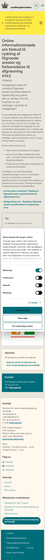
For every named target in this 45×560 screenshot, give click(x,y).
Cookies (9, 533)
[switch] (38, 278)
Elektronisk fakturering (13, 439)
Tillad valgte (23, 318)
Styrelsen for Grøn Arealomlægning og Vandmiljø (21, 508)
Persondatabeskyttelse (16, 538)
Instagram (9, 470)
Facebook (9, 466)
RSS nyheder (10, 490)
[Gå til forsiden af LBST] (15, 5)
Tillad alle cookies (22, 310)
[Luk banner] (41, 23)
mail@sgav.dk (15, 423)
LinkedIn (9, 462)
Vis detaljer (33, 303)
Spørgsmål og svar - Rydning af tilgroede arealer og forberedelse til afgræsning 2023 (23, 204)
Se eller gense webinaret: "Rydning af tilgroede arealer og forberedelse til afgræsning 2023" (21, 194)
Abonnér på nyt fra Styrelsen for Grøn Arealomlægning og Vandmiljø (23, 363)
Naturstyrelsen (10, 514)
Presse (7, 486)
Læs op (30, 548)
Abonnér (8, 482)
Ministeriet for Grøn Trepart (16, 503)
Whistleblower (12, 548)
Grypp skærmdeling (15, 552)
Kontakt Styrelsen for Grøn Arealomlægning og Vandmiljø (21, 521)
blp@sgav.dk (15, 387)
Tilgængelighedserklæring (17, 543)
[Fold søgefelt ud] (36, 6)
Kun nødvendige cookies (22, 326)
